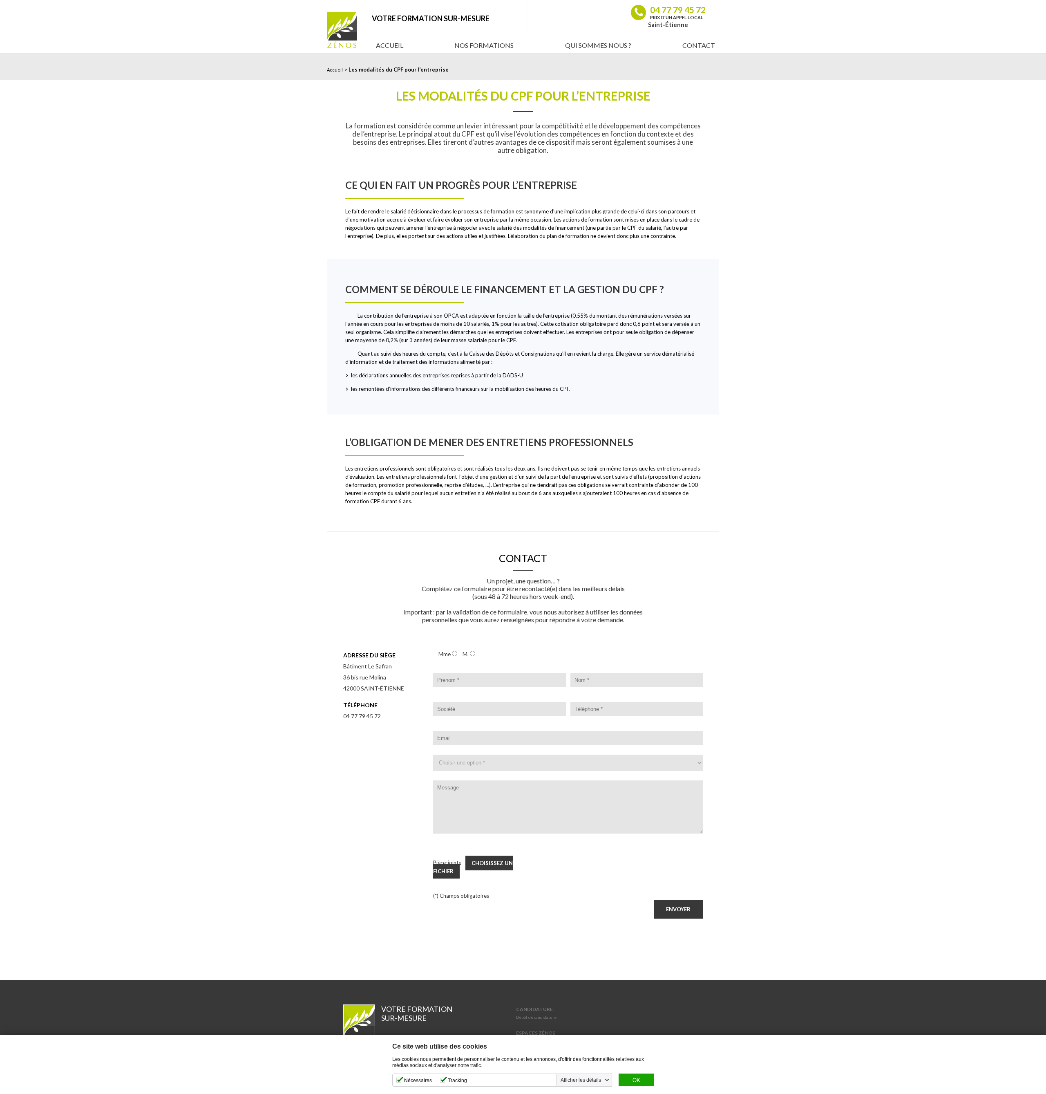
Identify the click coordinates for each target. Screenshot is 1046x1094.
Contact (698, 45)
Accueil (389, 45)
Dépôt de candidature (536, 1017)
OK (636, 1080)
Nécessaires (418, 1080)
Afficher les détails (581, 1080)
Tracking (457, 1080)
